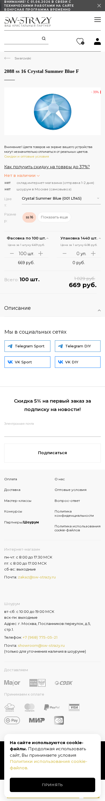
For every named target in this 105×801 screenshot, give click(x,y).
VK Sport (23, 362)
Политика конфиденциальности (74, 513)
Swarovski (23, 58)
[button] (61, 198)
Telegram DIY (78, 346)
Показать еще (54, 217)
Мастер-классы (17, 500)
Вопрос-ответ (67, 500)
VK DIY (71, 362)
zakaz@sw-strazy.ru (37, 577)
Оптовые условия (71, 490)
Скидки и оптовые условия (26, 156)
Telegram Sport (30, 346)
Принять (52, 784)
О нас (60, 479)
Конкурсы (13, 511)
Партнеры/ (21, 522)
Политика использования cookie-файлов (78, 528)
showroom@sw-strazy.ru (41, 645)
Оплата (10, 479)
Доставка (12, 490)
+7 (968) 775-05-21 (40, 637)
